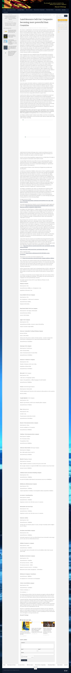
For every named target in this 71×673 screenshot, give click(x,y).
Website (22, 652)
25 (59, 29)
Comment (23, 642)
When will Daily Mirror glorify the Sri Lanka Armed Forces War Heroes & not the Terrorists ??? (12, 53)
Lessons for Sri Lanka (37, 14)
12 (61, 26)
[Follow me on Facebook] (65, 670)
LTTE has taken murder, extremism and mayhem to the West (25, 633)
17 (58, 27)
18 (59, 27)
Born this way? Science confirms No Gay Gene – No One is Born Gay (12, 31)
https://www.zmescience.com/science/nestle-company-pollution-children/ (38, 258)
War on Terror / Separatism (39, 9)
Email (39, 649)
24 (58, 29)
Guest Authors (58, 9)
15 (65, 26)
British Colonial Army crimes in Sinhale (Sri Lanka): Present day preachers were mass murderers (47, 631)
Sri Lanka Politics (21, 9)
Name (22, 649)
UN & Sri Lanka (29, 9)
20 (62, 27)
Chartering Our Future (11, 9)
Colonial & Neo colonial (25, 14)
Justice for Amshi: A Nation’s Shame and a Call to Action (12, 36)
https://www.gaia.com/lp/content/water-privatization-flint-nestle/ (34, 249)
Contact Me (6, 12)
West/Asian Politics (49, 9)
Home (5, 9)
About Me (63, 9)
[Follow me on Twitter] (66, 670)
